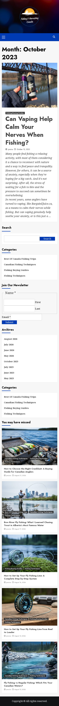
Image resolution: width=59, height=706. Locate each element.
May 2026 (9, 355)
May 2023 (9, 378)
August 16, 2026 (20, 582)
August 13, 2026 (20, 636)
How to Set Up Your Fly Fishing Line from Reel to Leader (28, 631)
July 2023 (8, 367)
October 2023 (11, 361)
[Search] (54, 36)
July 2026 (8, 344)
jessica (10, 149)
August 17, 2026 (20, 529)
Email (6, 317)
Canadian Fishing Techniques (20, 264)
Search (6, 228)
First (38, 302)
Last (37, 308)
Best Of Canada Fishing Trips (20, 258)
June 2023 (9, 372)
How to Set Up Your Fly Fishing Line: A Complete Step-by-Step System (24, 577)
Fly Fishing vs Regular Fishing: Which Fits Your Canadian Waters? (28, 684)
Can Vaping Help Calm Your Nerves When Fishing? (29, 130)
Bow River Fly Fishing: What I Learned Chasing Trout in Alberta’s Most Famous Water (28, 524)
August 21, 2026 (20, 475)
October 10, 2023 (23, 149)
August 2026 (10, 338)
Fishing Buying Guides (15, 113)
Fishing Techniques (14, 275)
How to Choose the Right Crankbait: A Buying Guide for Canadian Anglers (28, 470)
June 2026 (9, 350)
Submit (9, 322)
